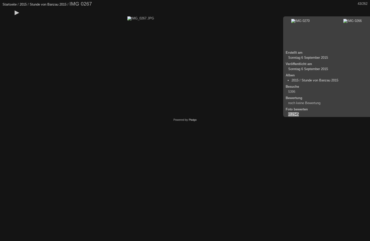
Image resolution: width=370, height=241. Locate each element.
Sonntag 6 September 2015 (308, 57)
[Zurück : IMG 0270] (354, 12)
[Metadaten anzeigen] (27, 12)
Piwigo (193, 119)
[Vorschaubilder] (343, 12)
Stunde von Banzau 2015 (48, 4)
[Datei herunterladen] (38, 12)
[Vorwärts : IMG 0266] (364, 12)
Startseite (10, 4)
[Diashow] (17, 12)
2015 (23, 4)
